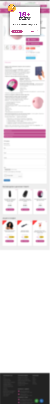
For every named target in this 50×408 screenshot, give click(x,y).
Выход (32, 31)
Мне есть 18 (17, 31)
